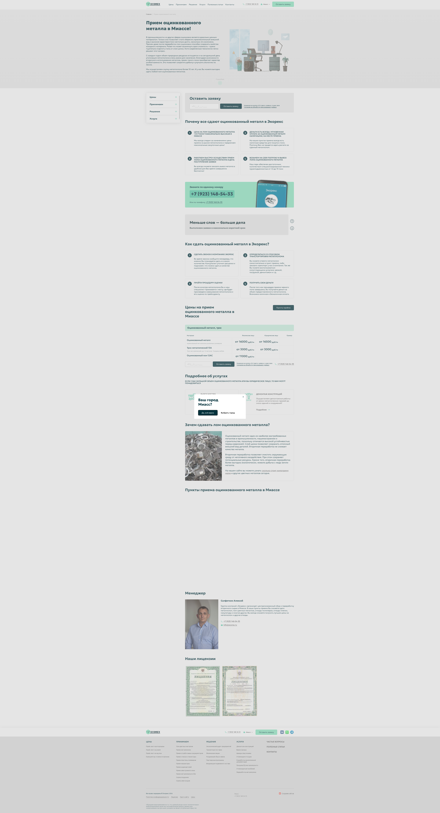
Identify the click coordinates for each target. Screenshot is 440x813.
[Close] (243, 396)
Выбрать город (228, 413)
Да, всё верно (208, 413)
